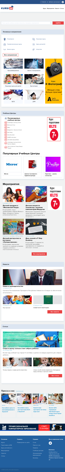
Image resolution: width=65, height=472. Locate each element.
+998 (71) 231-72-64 (54, 454)
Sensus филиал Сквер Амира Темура (15, 147)
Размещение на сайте (23, 442)
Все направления (10, 55)
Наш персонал (6, 307)
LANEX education (12, 137)
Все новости (55, 312)
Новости (57, 8)
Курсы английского (6, 448)
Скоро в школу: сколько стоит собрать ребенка (21, 348)
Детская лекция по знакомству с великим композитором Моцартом (35, 207)
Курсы (44, 8)
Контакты (35, 458)
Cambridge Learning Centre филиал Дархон (14, 143)
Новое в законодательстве (13, 286)
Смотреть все (19, 391)
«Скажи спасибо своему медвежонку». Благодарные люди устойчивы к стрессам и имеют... (46, 370)
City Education (11, 135)
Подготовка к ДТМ (6, 445)
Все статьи (55, 376)
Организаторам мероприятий (37, 454)
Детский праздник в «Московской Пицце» (11, 206)
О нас (34, 442)
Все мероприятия (39, 254)
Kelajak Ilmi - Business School (15, 130)
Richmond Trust (11, 125)
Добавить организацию (54, 2)
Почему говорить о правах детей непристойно (15, 370)
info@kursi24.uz (53, 452)
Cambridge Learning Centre (14, 122)
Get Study (10, 132)
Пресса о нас (36, 445)
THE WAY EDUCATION (13, 139)
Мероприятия (50, 8)
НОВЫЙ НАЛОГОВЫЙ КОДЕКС (41, 307)
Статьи (62, 8)
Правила (35, 448)
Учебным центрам (38, 450)
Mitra (9, 127)
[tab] (17, 39)
